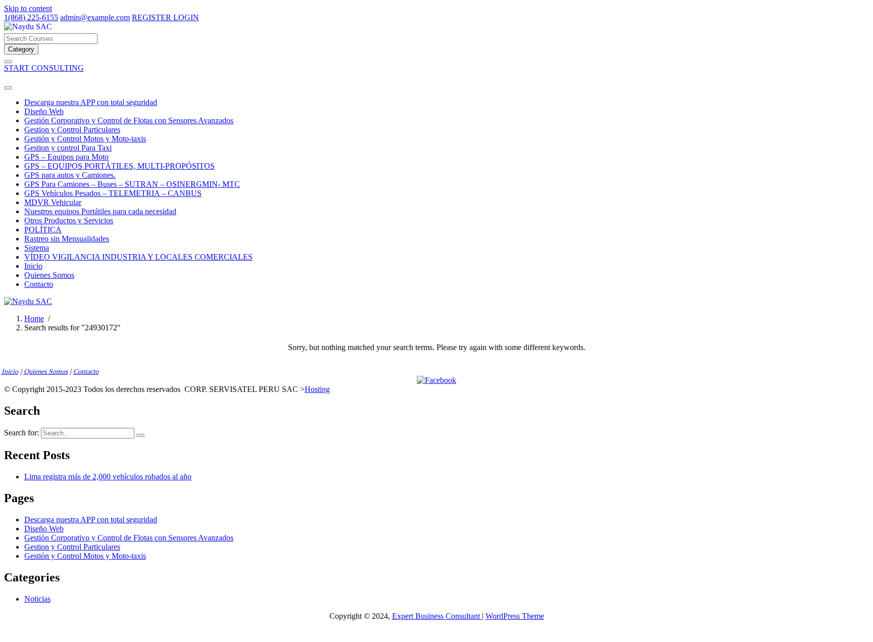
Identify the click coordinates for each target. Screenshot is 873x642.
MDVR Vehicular (52, 202)
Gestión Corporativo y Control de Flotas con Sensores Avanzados (128, 120)
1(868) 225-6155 (31, 17)
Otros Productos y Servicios (68, 220)
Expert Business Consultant (437, 616)
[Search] (140, 435)
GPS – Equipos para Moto (66, 157)
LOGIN (186, 17)
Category (21, 49)
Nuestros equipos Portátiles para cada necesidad (100, 211)
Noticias (37, 599)
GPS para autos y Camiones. (70, 175)
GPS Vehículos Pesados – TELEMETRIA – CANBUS (113, 193)
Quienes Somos (49, 275)
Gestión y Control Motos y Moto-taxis (85, 138)
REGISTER (152, 17)
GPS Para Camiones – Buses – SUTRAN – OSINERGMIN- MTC (132, 184)
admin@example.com (95, 17)
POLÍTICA (43, 229)
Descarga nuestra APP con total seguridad (90, 102)
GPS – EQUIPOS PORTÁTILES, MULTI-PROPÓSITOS (119, 166)
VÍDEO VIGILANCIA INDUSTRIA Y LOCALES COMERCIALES (138, 257)
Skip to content (28, 8)
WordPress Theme (515, 616)
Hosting (317, 389)
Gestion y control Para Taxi (68, 147)
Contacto (38, 284)
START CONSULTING (44, 68)
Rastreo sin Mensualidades (66, 238)
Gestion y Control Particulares (72, 129)
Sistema (36, 247)
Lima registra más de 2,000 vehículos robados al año (107, 476)
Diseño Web (44, 111)
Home (34, 318)
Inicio (33, 266)
